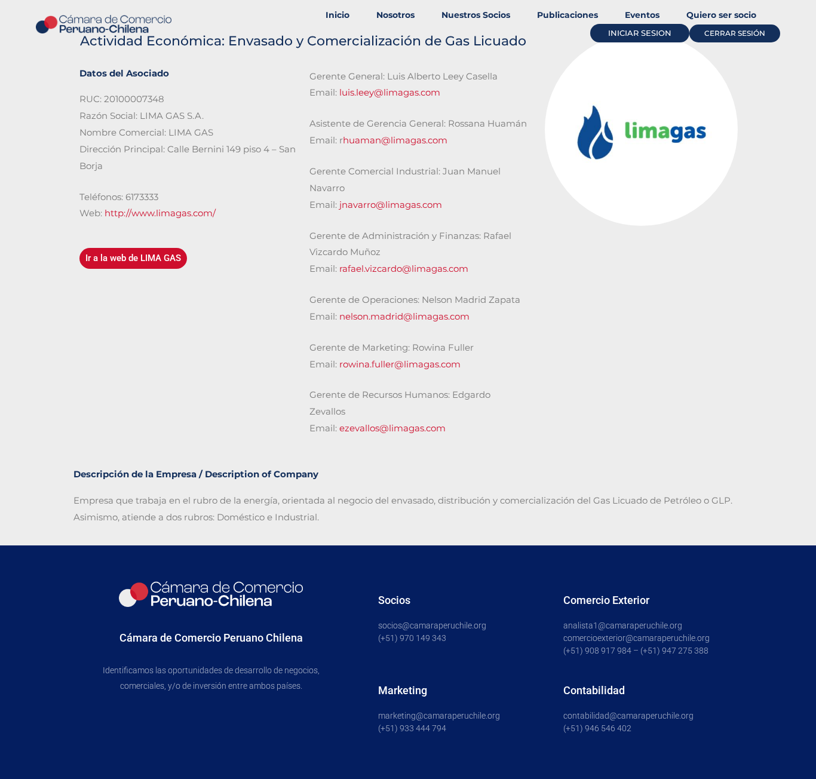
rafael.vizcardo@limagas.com (403, 268)
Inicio (337, 15)
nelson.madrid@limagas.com (404, 316)
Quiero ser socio (721, 15)
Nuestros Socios (475, 15)
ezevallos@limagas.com (392, 428)
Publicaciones (567, 15)
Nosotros (395, 15)
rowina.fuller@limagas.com (400, 364)
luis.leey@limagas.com (389, 92)
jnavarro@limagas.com (390, 204)
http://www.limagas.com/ (160, 213)
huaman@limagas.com (395, 140)
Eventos (642, 15)
